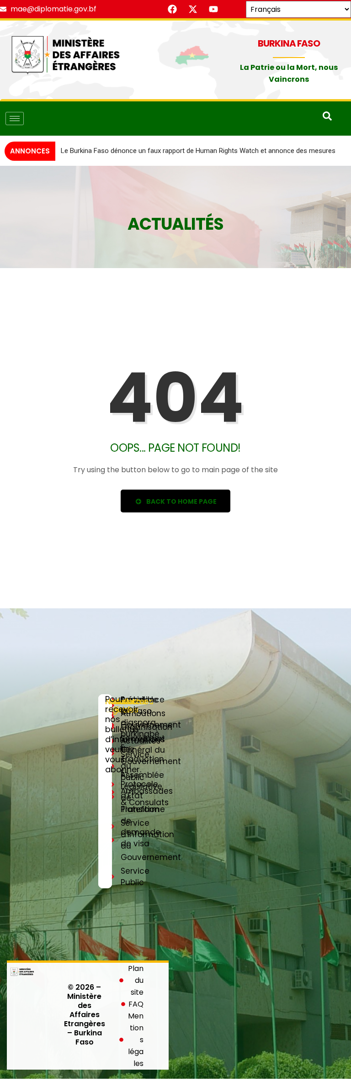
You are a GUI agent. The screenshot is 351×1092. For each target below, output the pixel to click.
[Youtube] (213, 9)
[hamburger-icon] (14, 118)
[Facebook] (172, 9)
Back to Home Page (181, 514)
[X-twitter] (193, 9)
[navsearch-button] (327, 118)
